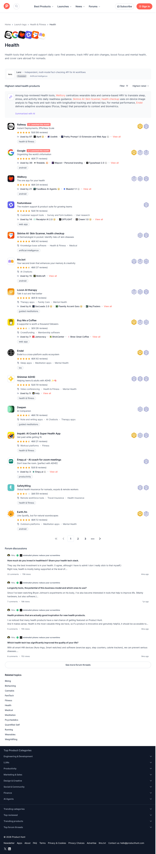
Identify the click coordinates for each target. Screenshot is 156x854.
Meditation (10, 715)
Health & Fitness (38, 24)
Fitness (8, 700)
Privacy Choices (76, 843)
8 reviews (41, 297)
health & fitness (26, 141)
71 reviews (41, 158)
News (79, 6)
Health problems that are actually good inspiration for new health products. (46, 615)
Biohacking (10, 685)
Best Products (42, 6)
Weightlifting (11, 739)
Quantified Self (12, 724)
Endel (139, 102)
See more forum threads (78, 664)
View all (117, 136)
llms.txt (102, 843)
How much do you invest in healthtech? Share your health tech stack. (43, 560)
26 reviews (41, 328)
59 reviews (41, 493)
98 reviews (41, 132)
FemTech (9, 695)
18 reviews (41, 211)
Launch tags (20, 24)
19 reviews (41, 384)
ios (20, 367)
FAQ (35, 843)
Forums (93, 6)
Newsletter (9, 843)
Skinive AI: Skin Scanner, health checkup (96, 98)
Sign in (146, 6)
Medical (9, 710)
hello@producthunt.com (132, 843)
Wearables (10, 734)
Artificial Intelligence (38, 76)
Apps (19, 843)
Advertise (91, 843)
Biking (8, 681)
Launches (63, 6)
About (27, 843)
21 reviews (41, 441)
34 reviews (41, 184)
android (23, 167)
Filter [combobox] (122, 86)
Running (9, 729)
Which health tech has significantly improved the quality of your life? (42, 642)
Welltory (60, 95)
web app (23, 224)
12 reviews (41, 519)
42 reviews (41, 241)
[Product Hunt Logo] (7, 6)
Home (8, 24)
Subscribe (126, 6)
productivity (25, 476)
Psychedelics (11, 720)
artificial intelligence (29, 250)
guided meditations (28, 311)
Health (8, 705)
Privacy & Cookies (57, 843)
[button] (141, 86)
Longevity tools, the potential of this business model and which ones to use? (47, 588)
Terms (42, 843)
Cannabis (9, 690)
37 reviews (41, 267)
